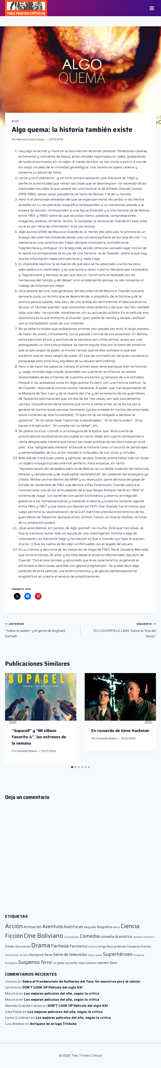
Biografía (90, 927)
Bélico (116, 927)
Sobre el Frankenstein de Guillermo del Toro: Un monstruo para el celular (81, 981)
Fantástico (78, 946)
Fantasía (60, 945)
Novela (121, 946)
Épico (113, 962)
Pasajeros (133, 946)
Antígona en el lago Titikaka (53, 1023)
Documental (22, 946)
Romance (36, 954)
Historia (92, 946)
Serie (48, 954)
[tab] (72, 767)
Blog (15, 121)
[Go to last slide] (12, 718)
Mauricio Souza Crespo (30, 139)
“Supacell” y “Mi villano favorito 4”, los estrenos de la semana (39, 737)
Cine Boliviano (43, 935)
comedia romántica (143, 937)
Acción (14, 926)
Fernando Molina (27, 751)
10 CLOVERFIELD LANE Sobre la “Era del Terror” (124, 630)
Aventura (52, 926)
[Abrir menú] (151, 8)
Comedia (90, 936)
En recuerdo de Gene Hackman (120, 730)
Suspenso (29, 962)
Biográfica (104, 927)
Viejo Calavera (87, 963)
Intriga (102, 946)
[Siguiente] (148, 718)
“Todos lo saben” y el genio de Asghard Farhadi (35, 630)
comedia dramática (116, 936)
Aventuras (73, 926)
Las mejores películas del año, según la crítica (61, 993)
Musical (111, 946)
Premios (146, 946)
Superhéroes (117, 954)
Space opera (95, 955)
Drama (40, 945)
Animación (32, 927)
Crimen (9, 946)
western (103, 962)
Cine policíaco (71, 937)
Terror (46, 962)
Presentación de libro (16, 955)
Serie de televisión (70, 954)
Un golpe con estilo (65, 963)
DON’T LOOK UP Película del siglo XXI (52, 987)
